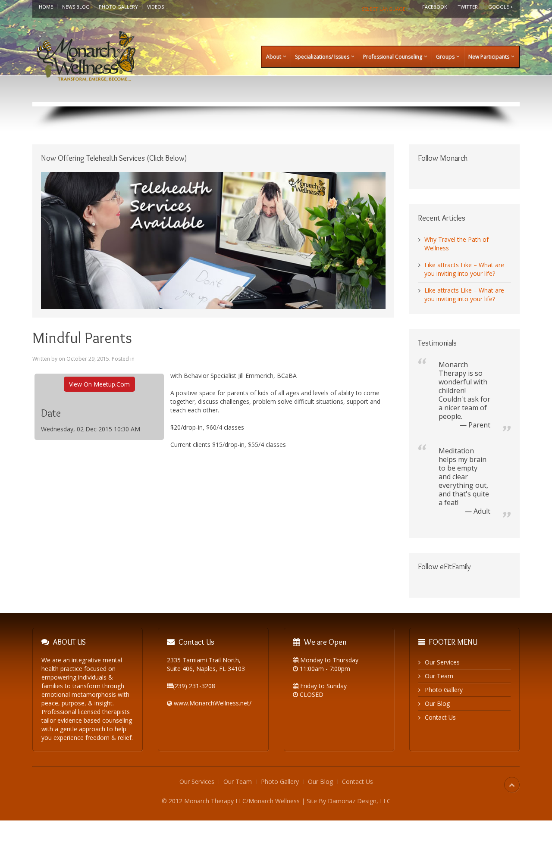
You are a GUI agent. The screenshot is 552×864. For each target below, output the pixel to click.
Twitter (468, 6)
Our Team (439, 676)
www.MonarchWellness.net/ (212, 703)
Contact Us (440, 717)
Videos (155, 6)
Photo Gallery (118, 6)
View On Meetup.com (99, 384)
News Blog (76, 6)
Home (46, 6)
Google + (500, 6)
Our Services (442, 662)
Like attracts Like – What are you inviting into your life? (464, 269)
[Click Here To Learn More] (213, 240)
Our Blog (437, 703)
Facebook (434, 6)
